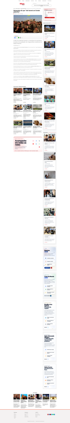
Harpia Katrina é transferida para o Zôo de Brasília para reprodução (17, 127)
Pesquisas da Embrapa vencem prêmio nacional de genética (24, 401)
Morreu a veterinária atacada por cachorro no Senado (37, 94)
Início (14, 8)
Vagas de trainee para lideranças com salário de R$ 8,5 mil (18, 111)
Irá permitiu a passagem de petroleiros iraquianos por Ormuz (27, 127)
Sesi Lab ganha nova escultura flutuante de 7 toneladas (27, 95)
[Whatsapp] (53, 414)
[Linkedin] (54, 414)
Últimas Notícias (18, 8)
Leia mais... (46, 38)
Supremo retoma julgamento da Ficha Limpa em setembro (53, 401)
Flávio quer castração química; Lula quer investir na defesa (38, 401)
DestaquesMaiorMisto (23, 8)
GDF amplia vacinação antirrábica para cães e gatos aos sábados (37, 127)
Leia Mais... (15, 102)
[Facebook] (49, 414)
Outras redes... (22, 37)
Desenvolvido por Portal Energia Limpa (40, 421)
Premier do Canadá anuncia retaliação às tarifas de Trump (17, 95)
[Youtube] (47, 414)
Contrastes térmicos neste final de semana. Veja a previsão (37, 111)
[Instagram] (50, 414)
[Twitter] (51, 414)
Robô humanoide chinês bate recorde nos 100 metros (27, 111)
